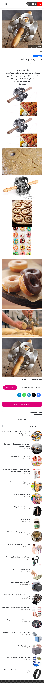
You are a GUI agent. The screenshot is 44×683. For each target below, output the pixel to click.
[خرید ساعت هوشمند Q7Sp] (36, 511)
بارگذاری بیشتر (22, 419)
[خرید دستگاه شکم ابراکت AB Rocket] (36, 661)
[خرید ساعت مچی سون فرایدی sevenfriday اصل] (36, 599)
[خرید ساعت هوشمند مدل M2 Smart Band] (36, 674)
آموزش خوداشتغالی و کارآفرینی (20, 569)
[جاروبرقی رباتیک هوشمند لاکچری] (36, 586)
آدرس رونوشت (10, 387)
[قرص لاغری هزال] (36, 523)
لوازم (36, 51)
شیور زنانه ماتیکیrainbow (22, 494)
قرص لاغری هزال (24, 519)
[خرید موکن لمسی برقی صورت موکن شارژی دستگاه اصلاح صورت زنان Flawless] (36, 473)
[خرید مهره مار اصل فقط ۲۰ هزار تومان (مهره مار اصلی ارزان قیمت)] (36, 436)
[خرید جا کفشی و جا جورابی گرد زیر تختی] (36, 624)
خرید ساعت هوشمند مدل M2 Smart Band (17, 670)
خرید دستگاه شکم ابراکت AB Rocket (18, 657)
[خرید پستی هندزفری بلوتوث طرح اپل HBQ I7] (36, 611)
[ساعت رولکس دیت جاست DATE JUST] (36, 536)
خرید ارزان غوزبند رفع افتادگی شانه (19, 544)
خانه (40, 51)
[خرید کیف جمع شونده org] (36, 649)
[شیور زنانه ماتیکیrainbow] (36, 498)
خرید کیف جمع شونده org (22, 645)
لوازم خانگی (30, 51)
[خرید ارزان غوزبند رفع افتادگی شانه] (36, 549)
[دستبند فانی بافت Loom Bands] (36, 461)
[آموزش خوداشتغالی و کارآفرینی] (36, 574)
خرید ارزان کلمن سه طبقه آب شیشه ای (17, 481)
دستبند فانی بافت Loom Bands (20, 456)
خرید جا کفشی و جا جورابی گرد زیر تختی (17, 619)
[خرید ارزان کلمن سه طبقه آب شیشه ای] (36, 486)
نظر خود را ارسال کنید (22, 404)
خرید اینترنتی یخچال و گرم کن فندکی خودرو (16, 632)
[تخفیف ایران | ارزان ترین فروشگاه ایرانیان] (34, 4)
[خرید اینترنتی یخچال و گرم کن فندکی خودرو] (36, 636)
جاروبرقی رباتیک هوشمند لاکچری (20, 582)
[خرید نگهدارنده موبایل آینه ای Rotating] (36, 561)
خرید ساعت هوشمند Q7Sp (22, 507)
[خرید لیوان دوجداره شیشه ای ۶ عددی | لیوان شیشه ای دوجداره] (36, 448)
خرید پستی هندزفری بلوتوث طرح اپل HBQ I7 (16, 607)
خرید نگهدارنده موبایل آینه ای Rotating (18, 557)
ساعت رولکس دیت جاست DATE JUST (18, 532)
